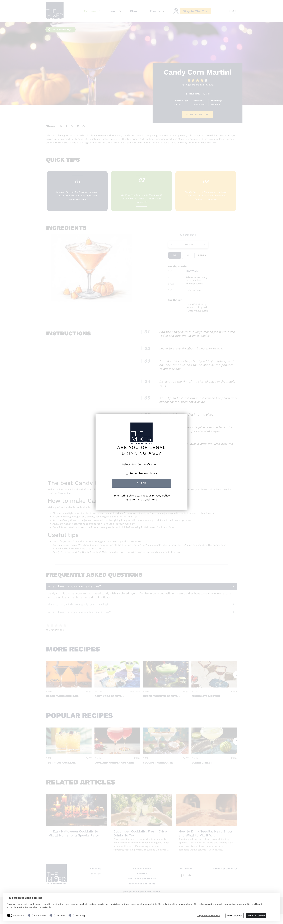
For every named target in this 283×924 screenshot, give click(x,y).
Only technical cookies (208, 915)
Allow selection (234, 915)
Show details (44, 907)
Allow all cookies (256, 915)
